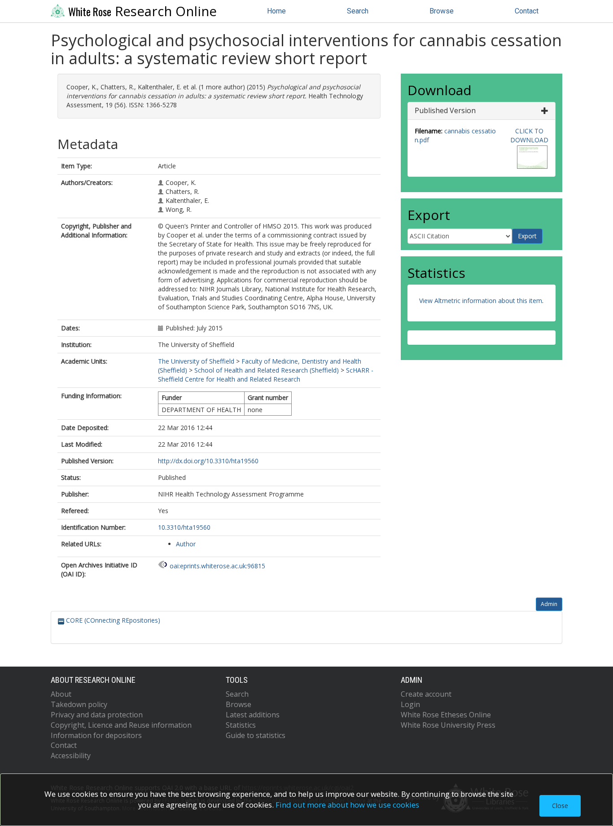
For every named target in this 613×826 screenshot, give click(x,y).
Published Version (445, 110)
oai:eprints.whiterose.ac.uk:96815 (217, 566)
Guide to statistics (255, 735)
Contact (527, 11)
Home (276, 11)
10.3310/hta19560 (184, 527)
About (61, 694)
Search (357, 11)
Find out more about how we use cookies (347, 805)
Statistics (241, 725)
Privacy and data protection (97, 715)
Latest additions (253, 715)
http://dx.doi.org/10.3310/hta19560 (208, 461)
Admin (549, 604)
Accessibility (71, 755)
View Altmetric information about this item (480, 300)
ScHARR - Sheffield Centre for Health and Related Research (265, 374)
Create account (426, 694)
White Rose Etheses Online (446, 715)
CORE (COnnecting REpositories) (112, 620)
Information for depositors (96, 735)
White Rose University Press (448, 725)
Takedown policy (79, 704)
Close (560, 805)
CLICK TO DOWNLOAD (529, 135)
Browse (441, 11)
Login (410, 704)
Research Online (142, 11)
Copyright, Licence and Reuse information (121, 725)
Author (186, 544)
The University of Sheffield (196, 361)
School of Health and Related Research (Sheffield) (266, 370)
